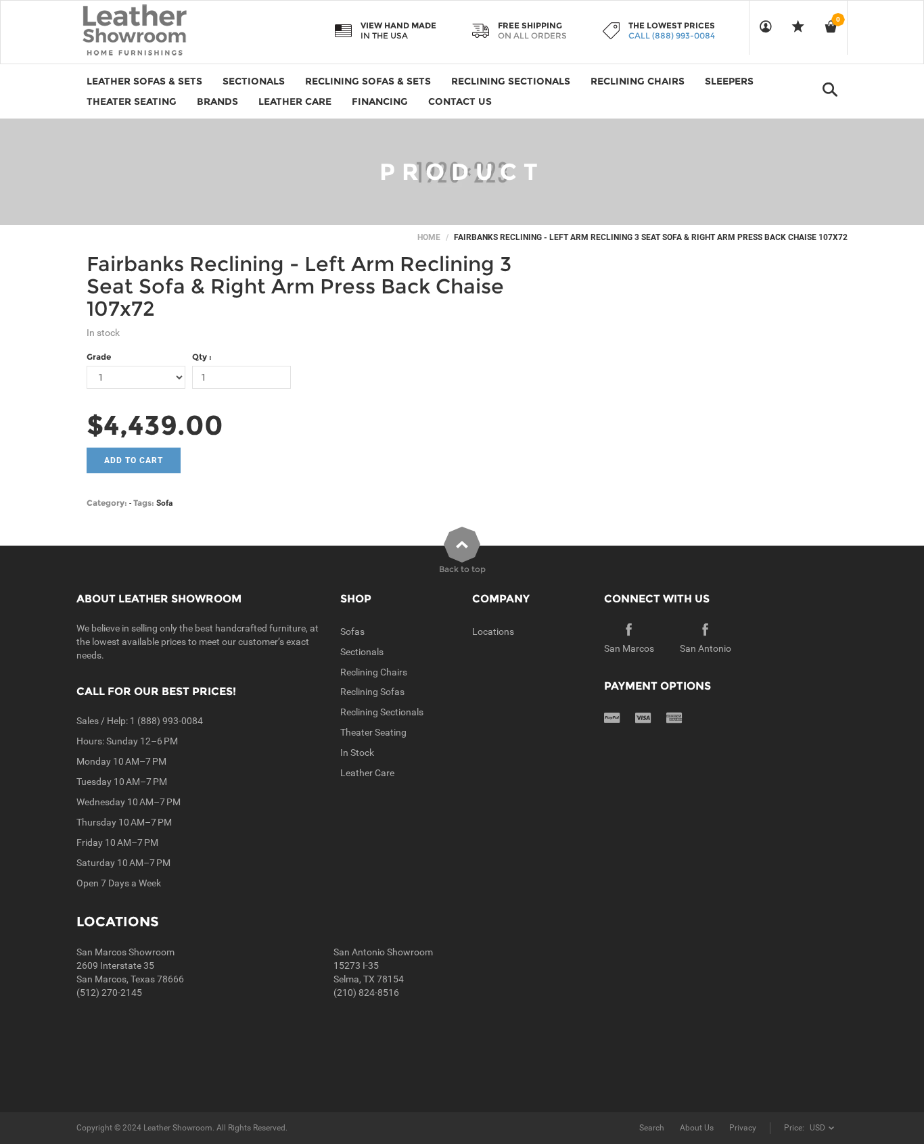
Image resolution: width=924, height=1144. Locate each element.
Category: (107, 503)
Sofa (164, 503)
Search (651, 1128)
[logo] (161, 31)
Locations (493, 631)
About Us (697, 1128)
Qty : (202, 357)
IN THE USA (384, 35)
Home (428, 237)
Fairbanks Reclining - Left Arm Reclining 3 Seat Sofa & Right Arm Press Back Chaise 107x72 (299, 286)
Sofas (352, 631)
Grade (99, 357)
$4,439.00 (155, 425)
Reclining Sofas (372, 691)
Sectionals (362, 651)
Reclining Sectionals (381, 712)
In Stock (357, 752)
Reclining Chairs (373, 672)
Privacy (742, 1128)
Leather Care (367, 772)
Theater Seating (373, 732)
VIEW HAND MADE (398, 25)
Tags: (143, 503)
